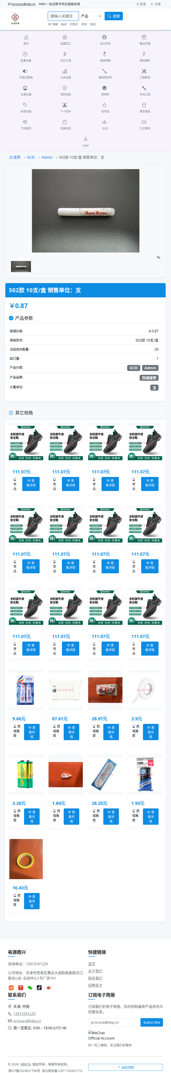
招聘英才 (95, 985)
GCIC (31, 157)
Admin (47, 157)
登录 (143, 4)
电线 (93, 24)
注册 (158, 4)
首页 (16, 157)
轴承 (64, 24)
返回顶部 (127, 1067)
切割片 (74, 24)
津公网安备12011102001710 (62, 1071)
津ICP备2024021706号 (24, 1071)
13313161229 (24, 1013)
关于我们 (95, 971)
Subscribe (151, 1022)
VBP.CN (25, 1064)
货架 (84, 24)
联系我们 (95, 978)
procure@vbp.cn (23, 4)
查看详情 (31, 482)
